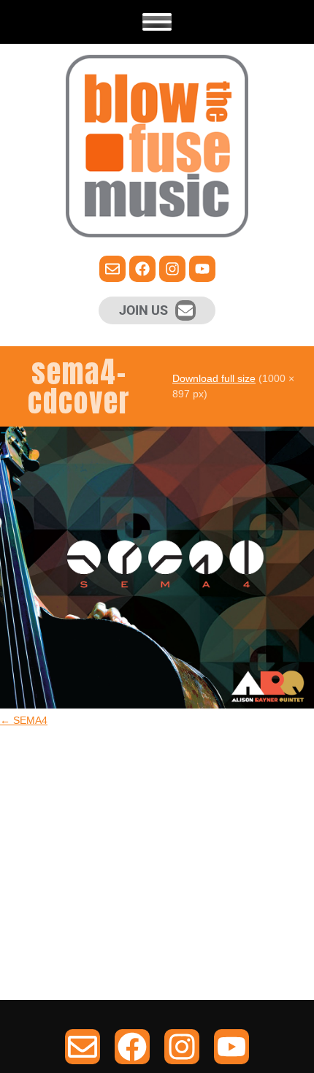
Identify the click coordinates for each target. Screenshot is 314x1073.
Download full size (214, 378)
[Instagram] (172, 269)
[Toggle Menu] (157, 22)
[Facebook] (142, 269)
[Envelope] (185, 310)
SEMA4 (23, 720)
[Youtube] (202, 269)
